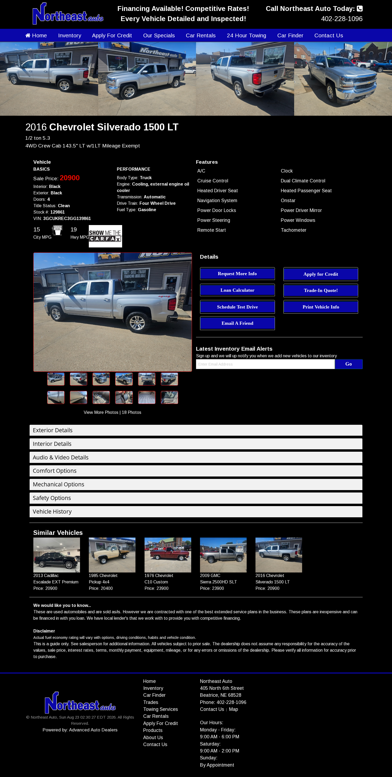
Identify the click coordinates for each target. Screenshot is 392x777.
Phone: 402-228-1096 (223, 702)
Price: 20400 (101, 588)
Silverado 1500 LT (272, 582)
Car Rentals (201, 35)
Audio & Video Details (61, 457)
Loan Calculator (237, 290)
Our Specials (159, 35)
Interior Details (52, 443)
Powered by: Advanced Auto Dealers (80, 729)
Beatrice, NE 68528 (220, 695)
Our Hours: (211, 722)
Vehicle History (52, 511)
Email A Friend (237, 323)
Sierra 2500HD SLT (218, 582)
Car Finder (290, 35)
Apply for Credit (320, 274)
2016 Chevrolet (269, 575)
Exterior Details (53, 430)
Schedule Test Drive (237, 307)
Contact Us (328, 35)
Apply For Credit (112, 35)
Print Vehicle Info (321, 307)
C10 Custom (156, 582)
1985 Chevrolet (103, 575)
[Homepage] (68, 13)
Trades (150, 702)
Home (38, 35)
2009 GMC (210, 575)
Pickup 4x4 (99, 582)
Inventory (69, 35)
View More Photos (101, 412)
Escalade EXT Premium (55, 582)
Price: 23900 (157, 588)
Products (152, 730)
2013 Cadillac (46, 575)
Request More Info (237, 273)
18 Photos (131, 412)
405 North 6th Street (222, 688)
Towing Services (160, 709)
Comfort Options (55, 470)
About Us (153, 737)
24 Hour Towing (246, 35)
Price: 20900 (45, 588)
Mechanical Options (58, 484)
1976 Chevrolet (159, 575)
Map (233, 709)
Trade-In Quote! (321, 290)
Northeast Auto (216, 681)
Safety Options (52, 498)
